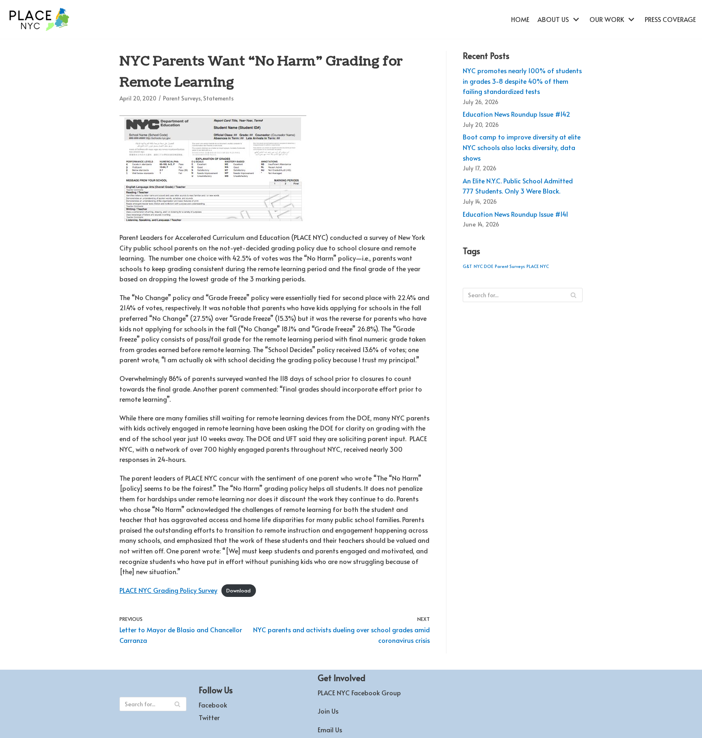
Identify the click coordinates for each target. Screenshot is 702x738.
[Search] (573, 295)
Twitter (209, 717)
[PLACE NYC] (38, 19)
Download (238, 590)
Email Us (330, 729)
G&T (467, 266)
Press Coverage (670, 19)
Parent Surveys (182, 98)
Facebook (213, 704)
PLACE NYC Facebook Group (359, 692)
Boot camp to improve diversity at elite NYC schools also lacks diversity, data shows (522, 147)
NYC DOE (483, 266)
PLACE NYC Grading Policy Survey (168, 590)
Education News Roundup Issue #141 (515, 213)
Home (520, 19)
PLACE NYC (537, 266)
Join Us (328, 710)
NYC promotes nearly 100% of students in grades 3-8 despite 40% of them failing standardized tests (522, 81)
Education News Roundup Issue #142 (516, 113)
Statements (218, 98)
